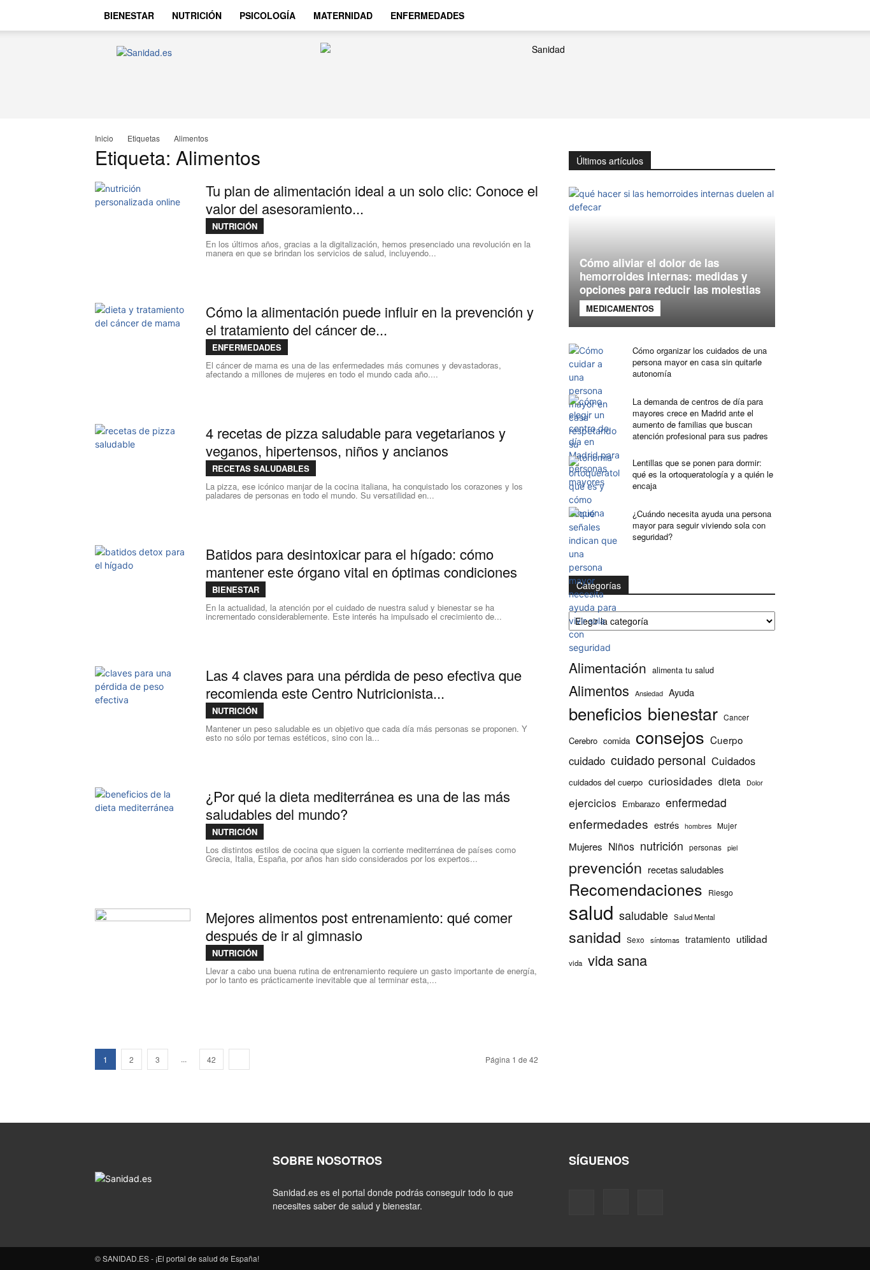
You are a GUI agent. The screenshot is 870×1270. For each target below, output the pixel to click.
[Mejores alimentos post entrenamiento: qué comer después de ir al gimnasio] (142, 956)
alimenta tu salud (683, 670)
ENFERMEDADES (427, 15)
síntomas (665, 940)
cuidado (587, 761)
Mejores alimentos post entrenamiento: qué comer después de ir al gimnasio (359, 926)
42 (211, 1059)
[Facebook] (688, 15)
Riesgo (720, 892)
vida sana (617, 960)
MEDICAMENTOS (620, 308)
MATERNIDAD (343, 15)
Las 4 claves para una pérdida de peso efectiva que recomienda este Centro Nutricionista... (364, 684)
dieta (729, 781)
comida (616, 740)
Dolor (754, 782)
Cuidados (733, 761)
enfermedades (608, 823)
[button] (760, 16)
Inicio (104, 138)
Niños (621, 846)
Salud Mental (694, 917)
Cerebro (583, 740)
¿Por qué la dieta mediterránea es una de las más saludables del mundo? (358, 805)
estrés (666, 824)
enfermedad (696, 802)
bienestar (683, 713)
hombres (698, 826)
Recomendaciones (635, 889)
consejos (670, 736)
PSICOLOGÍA (267, 15)
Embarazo (641, 804)
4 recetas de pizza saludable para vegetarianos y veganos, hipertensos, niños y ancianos (356, 441)
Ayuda (681, 692)
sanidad (595, 937)
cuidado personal (658, 760)
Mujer (727, 825)
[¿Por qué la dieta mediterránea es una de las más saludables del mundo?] (142, 835)
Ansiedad (649, 693)
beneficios (605, 713)
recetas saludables (686, 869)
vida (575, 963)
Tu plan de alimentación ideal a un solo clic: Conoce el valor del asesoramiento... (372, 199)
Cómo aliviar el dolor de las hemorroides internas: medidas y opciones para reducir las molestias (670, 276)
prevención (605, 867)
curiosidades (680, 780)
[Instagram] (710, 15)
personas (705, 847)
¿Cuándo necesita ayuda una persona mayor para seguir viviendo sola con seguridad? (701, 525)
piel (732, 847)
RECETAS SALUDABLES (261, 468)
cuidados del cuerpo (606, 782)
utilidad (751, 938)
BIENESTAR (129, 15)
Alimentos (599, 690)
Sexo (636, 940)
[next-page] (239, 1059)
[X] (731, 15)
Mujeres (586, 846)
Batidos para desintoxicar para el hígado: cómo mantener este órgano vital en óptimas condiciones (361, 562)
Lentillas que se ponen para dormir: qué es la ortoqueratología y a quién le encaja (702, 474)
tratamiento (708, 939)
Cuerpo (726, 740)
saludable (643, 915)
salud (591, 912)
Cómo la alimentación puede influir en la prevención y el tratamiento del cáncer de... (370, 320)
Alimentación (607, 668)
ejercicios (593, 802)
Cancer (736, 717)
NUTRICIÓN (197, 15)
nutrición (661, 845)
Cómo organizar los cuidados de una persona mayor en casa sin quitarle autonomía (699, 361)
